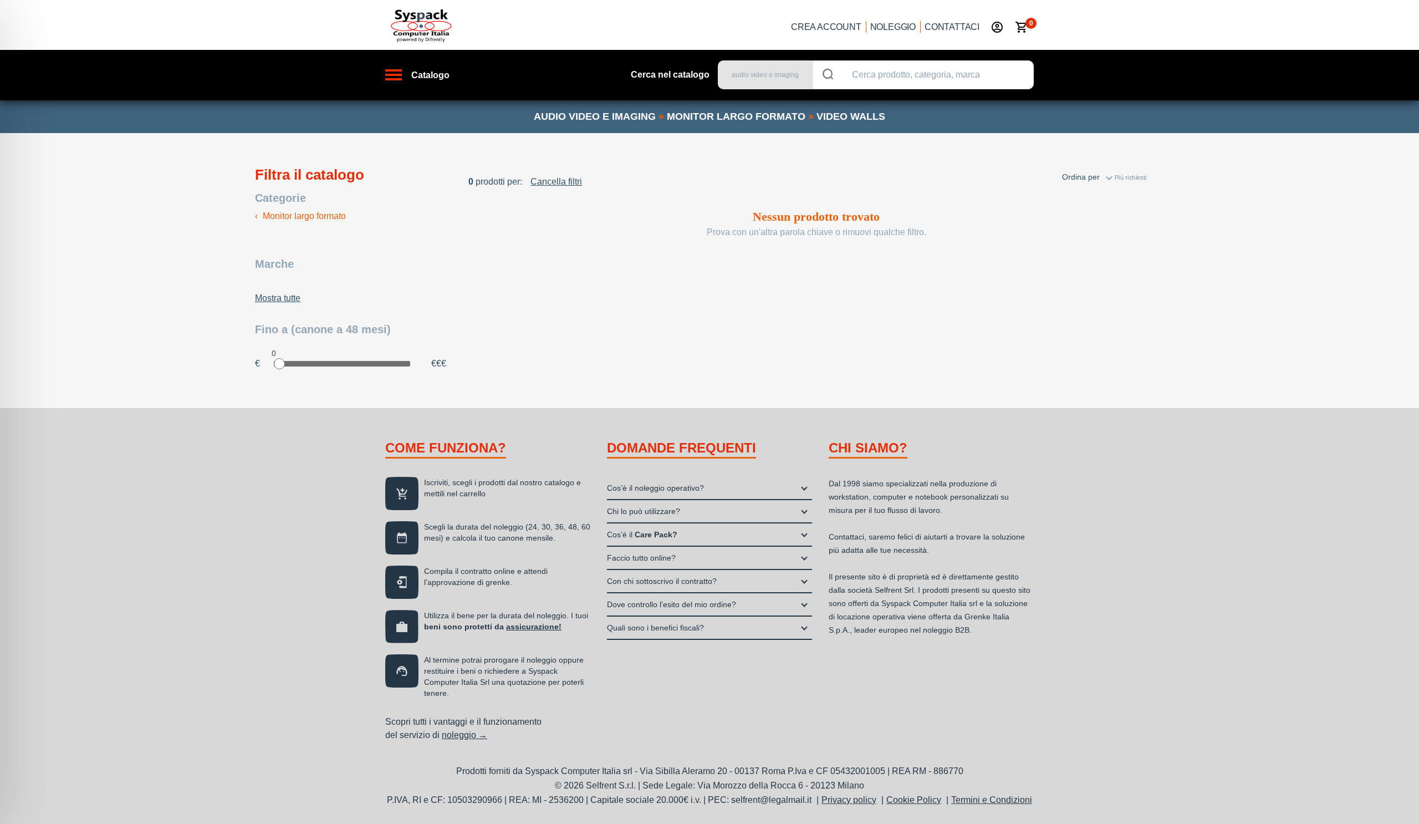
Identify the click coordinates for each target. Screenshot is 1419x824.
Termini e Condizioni (991, 800)
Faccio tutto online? (641, 557)
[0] (1021, 27)
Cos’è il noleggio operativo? (655, 488)
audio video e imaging (595, 116)
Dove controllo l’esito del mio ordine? (671, 604)
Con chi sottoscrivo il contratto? (662, 581)
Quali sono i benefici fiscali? (655, 627)
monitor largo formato (736, 116)
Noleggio (893, 27)
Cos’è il (642, 534)
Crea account (826, 27)
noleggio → (464, 735)
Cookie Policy (913, 800)
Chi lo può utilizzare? (643, 511)
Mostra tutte (277, 298)
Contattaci (952, 27)
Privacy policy (848, 800)
